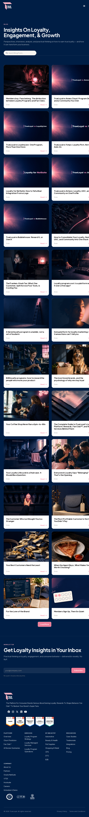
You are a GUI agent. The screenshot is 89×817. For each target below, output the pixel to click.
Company (7, 763)
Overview (7, 737)
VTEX (6, 779)
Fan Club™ (7, 744)
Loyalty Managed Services (31, 744)
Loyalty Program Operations (31, 750)
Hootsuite (7, 782)
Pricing (69, 752)
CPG (47, 752)
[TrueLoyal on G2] (10, 722)
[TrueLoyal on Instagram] (13, 711)
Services (28, 733)
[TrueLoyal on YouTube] (25, 711)
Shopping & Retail (52, 748)
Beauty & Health (51, 740)
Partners (7, 771)
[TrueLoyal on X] (17, 711)
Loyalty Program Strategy (31, 738)
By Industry (50, 733)
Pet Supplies (50, 744)
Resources (71, 733)
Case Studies (71, 737)
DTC (47, 756)
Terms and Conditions (77, 811)
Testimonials (71, 740)
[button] (84, 6)
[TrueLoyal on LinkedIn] (21, 711)
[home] (9, 6)
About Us (7, 767)
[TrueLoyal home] (12, 696)
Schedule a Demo (10, 790)
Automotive (49, 737)
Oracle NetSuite (10, 775)
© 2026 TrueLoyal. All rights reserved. (17, 811)
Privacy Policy (62, 811)
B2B (46, 760)
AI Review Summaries (12, 748)
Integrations (70, 744)
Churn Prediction (10, 740)
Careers (7, 786)
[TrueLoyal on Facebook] (8, 711)
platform (8, 733)
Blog (68, 748)
